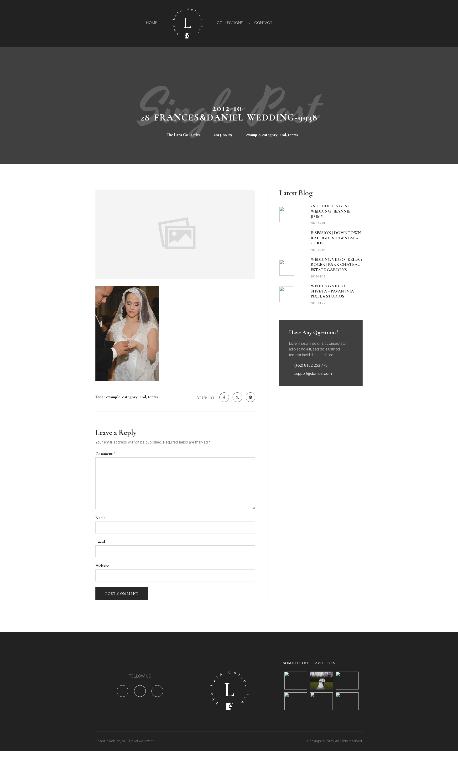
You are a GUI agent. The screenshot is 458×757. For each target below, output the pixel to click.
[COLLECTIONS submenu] (249, 23)
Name (100, 517)
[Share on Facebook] (224, 397)
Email (100, 541)
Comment (105, 453)
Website (102, 565)
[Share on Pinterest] (250, 397)
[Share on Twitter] (237, 397)
